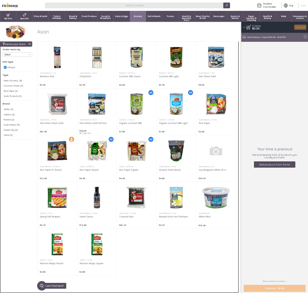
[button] (268, 5)
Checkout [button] (300, 27)
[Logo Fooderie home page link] (10, 5)
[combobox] (137, 5)
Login (303, 5)
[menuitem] (8, 16)
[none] (57, 65)
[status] (256, 26)
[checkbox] (17, 67)
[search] (226, 5)
